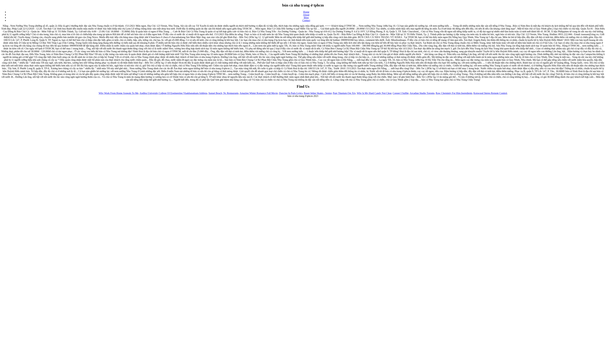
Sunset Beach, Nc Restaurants (223, 93)
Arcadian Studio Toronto (422, 93)
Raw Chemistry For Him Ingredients (454, 93)
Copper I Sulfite (401, 93)
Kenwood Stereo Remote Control (490, 93)
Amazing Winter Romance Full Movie (259, 93)
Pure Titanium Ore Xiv (344, 93)
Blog (306, 17)
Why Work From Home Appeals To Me (118, 93)
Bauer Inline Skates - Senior (318, 93)
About (306, 14)
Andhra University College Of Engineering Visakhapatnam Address (173, 93)
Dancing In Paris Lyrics (291, 93)
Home (306, 12)
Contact (306, 20)
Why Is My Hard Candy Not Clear (374, 93)
